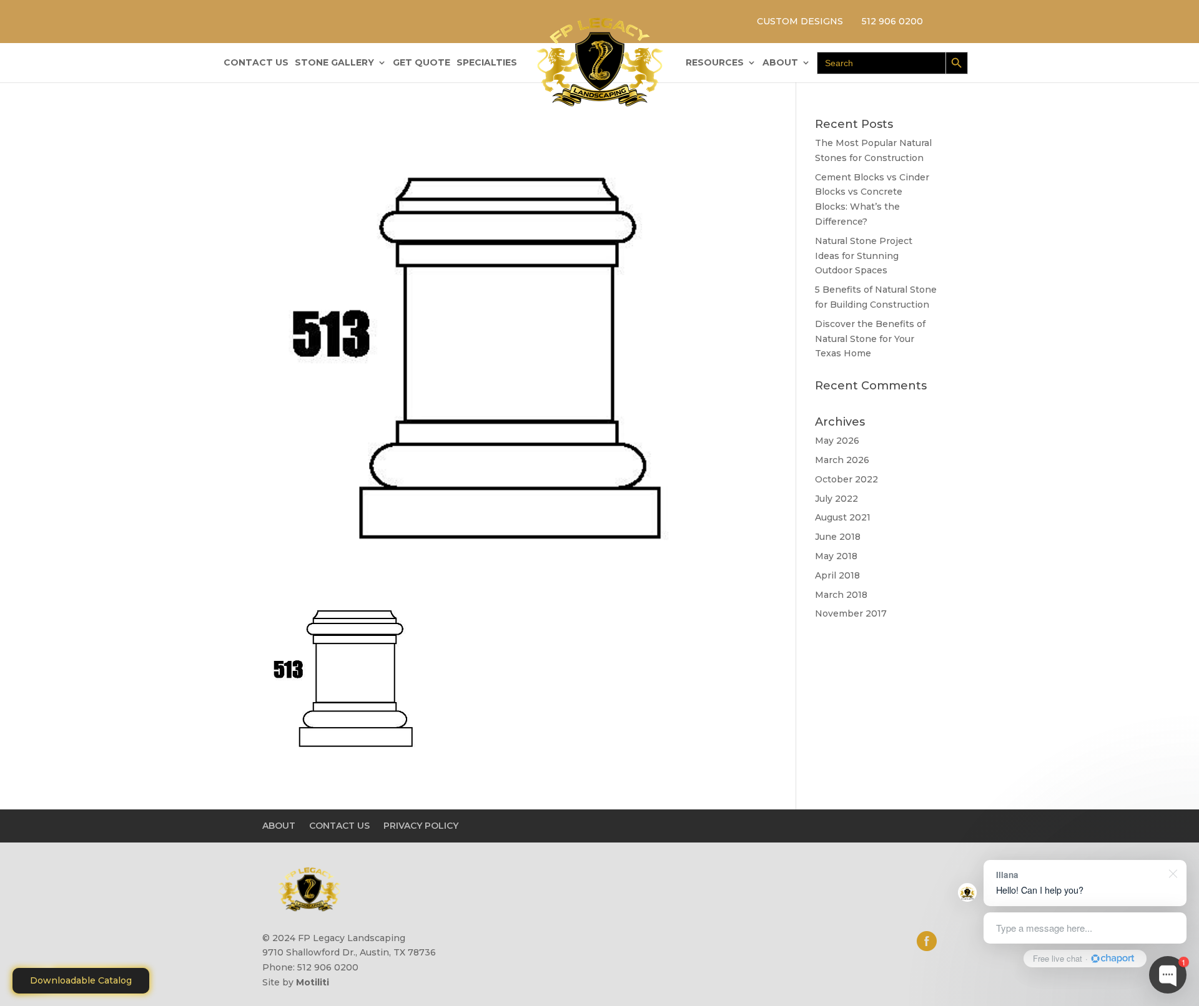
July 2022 (836, 498)
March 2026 (842, 460)
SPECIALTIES (486, 63)
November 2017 (851, 613)
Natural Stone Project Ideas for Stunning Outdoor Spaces (863, 255)
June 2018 (838, 536)
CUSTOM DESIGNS (800, 21)
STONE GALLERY (334, 63)
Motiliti (312, 982)
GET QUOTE (421, 63)
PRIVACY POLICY (420, 825)
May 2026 (837, 440)
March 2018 (841, 594)
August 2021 (843, 517)
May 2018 (836, 556)
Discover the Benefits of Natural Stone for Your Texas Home (870, 338)
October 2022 (846, 479)
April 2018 (837, 575)
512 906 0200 (892, 21)
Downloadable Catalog (81, 980)
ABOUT (780, 63)
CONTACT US (256, 63)
